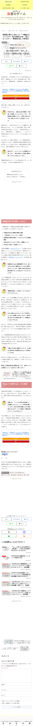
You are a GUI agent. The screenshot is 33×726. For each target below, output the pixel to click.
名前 (3, 684)
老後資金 (14, 475)
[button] (22, 66)
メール (3, 690)
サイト (3, 695)
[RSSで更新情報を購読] (24, 536)
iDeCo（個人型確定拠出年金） (18, 472)
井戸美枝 (27, 475)
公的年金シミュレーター (15, 257)
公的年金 (21, 475)
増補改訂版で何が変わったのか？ (15, 174)
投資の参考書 (6, 472)
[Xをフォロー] (8, 532)
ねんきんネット (15, 248)
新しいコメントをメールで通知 (11, 701)
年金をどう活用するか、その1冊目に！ (16, 176)
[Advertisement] (16, 200)
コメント (4, 668)
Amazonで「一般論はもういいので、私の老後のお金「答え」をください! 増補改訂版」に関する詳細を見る (15, 91)
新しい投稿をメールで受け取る (11, 703)
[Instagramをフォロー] (24, 532)
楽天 (16, 98)
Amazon (16, 95)
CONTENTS (14, 171)
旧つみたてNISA (6, 475)
